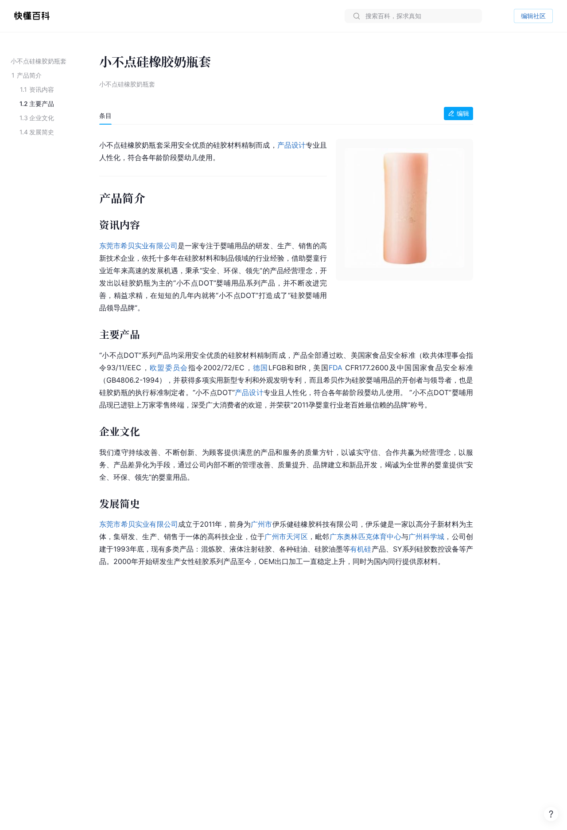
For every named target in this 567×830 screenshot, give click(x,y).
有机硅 (360, 548)
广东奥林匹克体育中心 (365, 536)
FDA (335, 367)
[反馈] (551, 814)
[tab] (105, 116)
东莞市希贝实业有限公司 (138, 245)
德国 (260, 367)
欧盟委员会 (169, 367)
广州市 (261, 524)
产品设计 (291, 145)
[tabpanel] (286, 351)
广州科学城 (426, 536)
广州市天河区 (285, 536)
